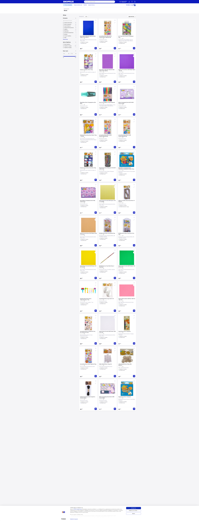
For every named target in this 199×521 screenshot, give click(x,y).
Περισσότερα (65, 39)
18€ (75, 57)
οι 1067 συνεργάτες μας (77, 509)
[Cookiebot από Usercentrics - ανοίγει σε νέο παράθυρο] (63, 519)
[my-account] (129, 1)
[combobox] (99, 2)
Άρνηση (133, 513)
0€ (63, 57)
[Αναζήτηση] (85, 2)
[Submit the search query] (64, 20)
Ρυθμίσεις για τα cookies (133, 510)
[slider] (63, 56)
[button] (135, 1)
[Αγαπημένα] (132, 1)
